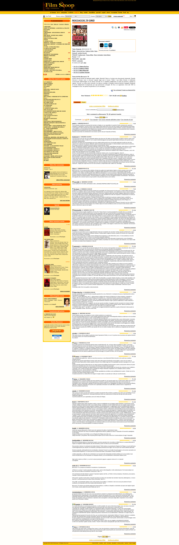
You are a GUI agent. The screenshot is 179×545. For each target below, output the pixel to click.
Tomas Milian (89, 55)
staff (105, 543)
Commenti (77, 102)
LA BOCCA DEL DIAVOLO (50, 112)
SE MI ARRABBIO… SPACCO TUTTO (53, 131)
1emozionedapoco (77, 492)
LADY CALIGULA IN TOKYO (51, 115)
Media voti (56, 24)
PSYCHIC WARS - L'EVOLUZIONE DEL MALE (55, 125)
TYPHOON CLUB (48, 154)
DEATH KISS (47, 90)
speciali (98, 12)
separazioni (47, 65)
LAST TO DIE (47, 117)
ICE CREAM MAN (48, 105)
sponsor (126, 543)
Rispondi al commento (130, 134)
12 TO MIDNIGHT (48, 82)
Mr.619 (74, 402)
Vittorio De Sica (80, 51)
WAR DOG (46, 159)
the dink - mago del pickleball (53, 70)
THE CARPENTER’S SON (50, 142)
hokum (46, 39)
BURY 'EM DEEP (48, 85)
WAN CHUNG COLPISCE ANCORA (52, 157)
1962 (91, 20)
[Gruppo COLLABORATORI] (72, 379)
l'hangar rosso (48, 49)
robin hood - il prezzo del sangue (54, 61)
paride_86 (75, 465)
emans (77, 356)
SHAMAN (46, 135)
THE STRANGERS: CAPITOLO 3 (51, 150)
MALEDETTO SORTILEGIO (50, 118)
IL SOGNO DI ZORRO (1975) (51, 108)
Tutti (83, 119)
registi (103, 12)
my (128, 12)
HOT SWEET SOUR (48, 102)
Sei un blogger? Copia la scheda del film (124, 90)
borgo (46, 31)
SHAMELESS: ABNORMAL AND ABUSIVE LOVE (55, 137)
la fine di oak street (50, 48)
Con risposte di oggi (127, 119)
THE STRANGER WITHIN (50, 147)
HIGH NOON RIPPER (49, 101)
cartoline (101, 543)
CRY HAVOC (47, 86)
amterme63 (77, 246)
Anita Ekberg (106, 55)
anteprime (64, 12)
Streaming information (104, 50)
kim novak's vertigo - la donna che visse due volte (57, 45)
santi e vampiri (48, 64)
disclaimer (114, 543)
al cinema (53, 12)
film (69, 74)
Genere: (93, 16)
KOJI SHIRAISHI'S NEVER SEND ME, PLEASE (55, 111)
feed (124, 12)
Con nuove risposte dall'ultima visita (109, 119)
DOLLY (45, 98)
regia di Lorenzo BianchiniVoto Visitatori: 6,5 (50, 316)
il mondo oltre (48, 41)
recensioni (114, 12)
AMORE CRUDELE (48, 83)
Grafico (124, 95)
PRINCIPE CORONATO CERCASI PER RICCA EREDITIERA (55, 123)
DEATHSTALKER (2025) (49, 92)
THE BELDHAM (47, 141)
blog (81, 12)
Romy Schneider (98, 55)
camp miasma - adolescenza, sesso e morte (54, 33)
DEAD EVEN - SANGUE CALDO (51, 89)
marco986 (76, 182)
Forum (83, 102)
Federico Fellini (89, 51)
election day (47, 36)
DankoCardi (75, 137)
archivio (70, 12)
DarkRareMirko (76, 440)
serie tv (76, 12)
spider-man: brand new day (51, 67)
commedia (80, 61)
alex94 (74, 123)
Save (127, 27)
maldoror (47, 52)
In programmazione (57, 20)
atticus (75, 379)
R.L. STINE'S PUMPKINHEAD (51, 128)
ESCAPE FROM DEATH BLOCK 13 (52, 99)
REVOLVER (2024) (48, 130)
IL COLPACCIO (47, 106)
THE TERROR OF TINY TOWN (51, 151)
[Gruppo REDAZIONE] (72, 246)
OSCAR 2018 (47, 187)
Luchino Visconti (82, 53)
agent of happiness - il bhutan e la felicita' (56, 28)
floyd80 (74, 428)
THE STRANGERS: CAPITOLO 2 (51, 148)
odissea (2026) (48, 60)
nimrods (46, 57)
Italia (81, 59)
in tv (58, 12)
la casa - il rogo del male (51, 46)
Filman (74, 168)
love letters (47, 51)
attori (108, 12)
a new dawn (47, 26)
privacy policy (120, 543)
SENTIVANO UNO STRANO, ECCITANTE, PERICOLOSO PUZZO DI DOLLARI (53, 133)
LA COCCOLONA (48, 114)
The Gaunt (76, 189)
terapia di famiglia (49, 68)
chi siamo (109, 543)
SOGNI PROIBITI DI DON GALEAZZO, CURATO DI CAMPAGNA (56, 139)
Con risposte (94, 119)
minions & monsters (49, 55)
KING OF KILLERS (48, 109)
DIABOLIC (46, 95)
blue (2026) (47, 29)
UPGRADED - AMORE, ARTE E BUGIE (53, 156)
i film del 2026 (95, 543)
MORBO (46, 119)
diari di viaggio (132, 543)
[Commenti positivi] (86, 119)
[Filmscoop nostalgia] (135, 16)
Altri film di (81, 66)
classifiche (92, 12)
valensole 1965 (48, 71)
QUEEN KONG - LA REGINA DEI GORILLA (54, 127)
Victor (75, 527)
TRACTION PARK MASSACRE (51, 153)
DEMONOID (46, 93)
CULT (45, 87)
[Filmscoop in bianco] (133, 16)
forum (120, 12)
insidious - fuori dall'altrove (52, 42)
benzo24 (74, 230)
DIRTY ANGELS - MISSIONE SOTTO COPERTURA (56, 96)
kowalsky (77, 504)
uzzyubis (74, 333)
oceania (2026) (48, 58)
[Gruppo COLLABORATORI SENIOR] (72, 189)
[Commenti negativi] (88, 119)
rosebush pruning (49, 62)
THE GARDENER (48, 144)
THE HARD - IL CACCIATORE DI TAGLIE (53, 145)
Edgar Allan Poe (78, 292)
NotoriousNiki (77, 210)
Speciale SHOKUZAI (54, 208)
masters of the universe (51, 54)
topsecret (74, 313)
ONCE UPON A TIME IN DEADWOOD (53, 121)
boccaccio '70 (80, 20)
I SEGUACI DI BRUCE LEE (50, 103)
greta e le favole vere (50, 38)
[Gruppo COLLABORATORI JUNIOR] (72, 292)
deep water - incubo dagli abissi (53, 35)
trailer (86, 12)
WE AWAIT (46, 160)
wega (75, 343)
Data (52, 24)
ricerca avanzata (118, 16)
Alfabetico (66, 24)
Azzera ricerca (120, 109)
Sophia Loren (81, 55)
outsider (74, 391)
